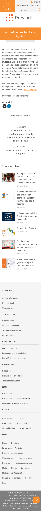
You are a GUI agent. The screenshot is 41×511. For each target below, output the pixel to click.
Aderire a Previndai (10, 298)
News (17, 115)
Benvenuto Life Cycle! (27, 228)
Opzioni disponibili (9, 348)
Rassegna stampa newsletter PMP (16, 398)
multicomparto (30, 90)
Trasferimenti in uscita (11, 381)
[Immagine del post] (8, 177)
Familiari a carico (25, 458)
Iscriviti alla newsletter (30, 5)
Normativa (24, 468)
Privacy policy (23, 423)
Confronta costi (8, 308)
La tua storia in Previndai (12, 448)
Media (37, 1)
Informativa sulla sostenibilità (14, 353)
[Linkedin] (9, 106)
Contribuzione (8, 321)
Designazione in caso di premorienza (17, 463)
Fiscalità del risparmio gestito (14, 358)
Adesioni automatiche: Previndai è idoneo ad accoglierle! (27, 216)
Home (4, 443)
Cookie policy (7, 423)
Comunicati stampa (20, 403)
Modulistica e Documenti (12, 473)
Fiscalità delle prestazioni (12, 376)
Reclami (28, 478)
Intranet (21, 418)
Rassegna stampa (9, 393)
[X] (4, 106)
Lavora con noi (25, 428)
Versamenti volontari (10, 326)
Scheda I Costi (8, 303)
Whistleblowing (8, 428)
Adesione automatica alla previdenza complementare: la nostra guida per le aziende (26, 198)
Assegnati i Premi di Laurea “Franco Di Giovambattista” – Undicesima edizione (26, 178)
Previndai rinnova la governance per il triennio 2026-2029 (26, 262)
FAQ (4, 483)
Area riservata (8, 418)
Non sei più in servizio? (11, 478)
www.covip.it (25, 508)
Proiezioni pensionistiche (12, 453)
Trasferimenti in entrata (11, 331)
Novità (14, 468)
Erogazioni (6, 371)
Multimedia (6, 403)
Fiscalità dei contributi (11, 336)
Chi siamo (15, 443)
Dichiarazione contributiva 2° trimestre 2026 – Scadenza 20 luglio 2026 (28, 245)
